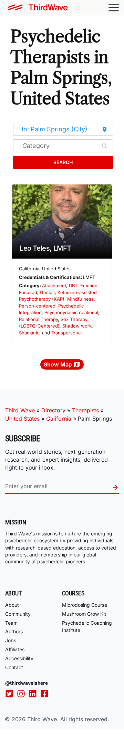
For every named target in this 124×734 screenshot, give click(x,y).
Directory (53, 410)
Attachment (54, 285)
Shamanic (29, 332)
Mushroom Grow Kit (84, 614)
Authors (14, 631)
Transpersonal (66, 332)
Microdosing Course (84, 605)
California (58, 418)
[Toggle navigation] (113, 7)
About (12, 605)
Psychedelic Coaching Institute (87, 626)
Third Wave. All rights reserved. (68, 719)
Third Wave (20, 410)
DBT (73, 285)
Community (18, 614)
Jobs (10, 640)
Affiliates (14, 649)
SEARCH (63, 162)
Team (11, 623)
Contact (14, 667)
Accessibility (19, 658)
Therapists (85, 410)
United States (22, 418)
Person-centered (37, 306)
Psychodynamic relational (71, 312)
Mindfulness (80, 299)
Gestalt (47, 292)
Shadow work (77, 326)
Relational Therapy (38, 319)
